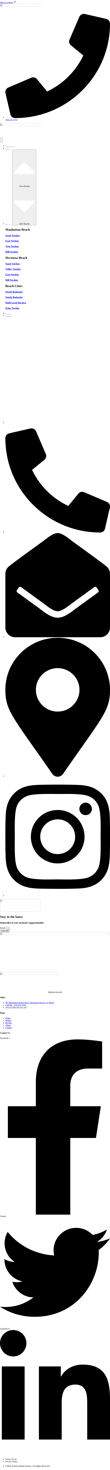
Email (3, 928)
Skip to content (6, 2)
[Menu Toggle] (1, 140)
